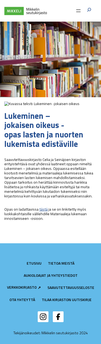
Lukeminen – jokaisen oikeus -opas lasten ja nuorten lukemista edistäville (43, 130)
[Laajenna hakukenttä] (89, 11)
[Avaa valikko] (78, 11)
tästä (43, 209)
